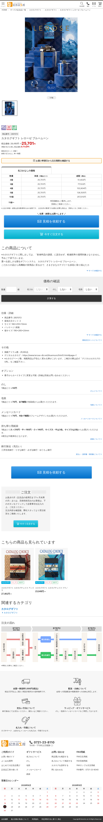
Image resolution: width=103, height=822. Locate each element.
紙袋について (95, 439)
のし (28, 761)
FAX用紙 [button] (81, 752)
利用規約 (35, 819)
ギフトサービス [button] (33, 752)
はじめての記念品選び (10, 765)
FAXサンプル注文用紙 (86, 765)
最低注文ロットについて (91, 340)
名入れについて (33, 756)
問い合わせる (57, 769)
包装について (95, 405)
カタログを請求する (60, 765)
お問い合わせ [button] (58, 752)
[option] (51, 54)
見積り (100, 6)
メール (94, 6)
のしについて (95, 391)
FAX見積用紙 (82, 761)
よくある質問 (7, 761)
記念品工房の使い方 (9, 769)
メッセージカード (33, 769)
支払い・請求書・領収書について (88, 454)
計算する (51, 298)
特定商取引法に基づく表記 (51, 819)
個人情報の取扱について (20, 819)
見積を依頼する (54, 221)
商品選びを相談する (60, 756)
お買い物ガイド (7, 756)
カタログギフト (9, 608)
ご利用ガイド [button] (7, 752)
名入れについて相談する (62, 761)
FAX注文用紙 (82, 756)
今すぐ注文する (53, 234)
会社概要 (4, 819)
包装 (28, 765)
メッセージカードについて (90, 419)
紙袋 (28, 774)
